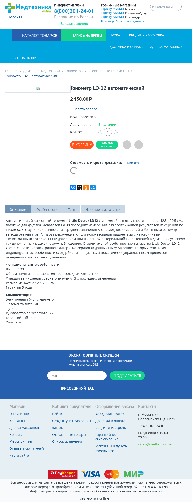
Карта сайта (19, 455)
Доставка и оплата (126, 47)
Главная (11, 70)
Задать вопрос (85, 109)
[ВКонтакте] (73, 187)
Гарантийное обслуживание (106, 436)
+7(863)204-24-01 (124, 13)
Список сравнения (67, 441)
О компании (25, 58)
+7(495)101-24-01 (118, 9)
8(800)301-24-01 (74, 10)
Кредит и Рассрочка (146, 35)
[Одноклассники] (86, 187)
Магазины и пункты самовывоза (111, 448)
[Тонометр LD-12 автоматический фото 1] (37, 88)
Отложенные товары (69, 434)
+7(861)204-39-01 (120, 17)
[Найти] (178, 7)
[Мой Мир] (93, 187)
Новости (16, 434)
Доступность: (81, 124)
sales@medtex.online (155, 444)
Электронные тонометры (108, 70)
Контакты (17, 421)
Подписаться (127, 375)
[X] (79, 187)
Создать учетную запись (72, 421)
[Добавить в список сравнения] (138, 144)
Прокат (116, 35)
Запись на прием (86, 35)
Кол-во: (76, 131)
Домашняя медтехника (41, 70)
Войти (57, 414)
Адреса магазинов (166, 47)
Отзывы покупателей (26, 448)
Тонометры (74, 70)
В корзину (82, 144)
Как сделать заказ (109, 414)
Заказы (58, 427)
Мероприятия (20, 441)
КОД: (74, 117)
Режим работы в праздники (122, 21)
